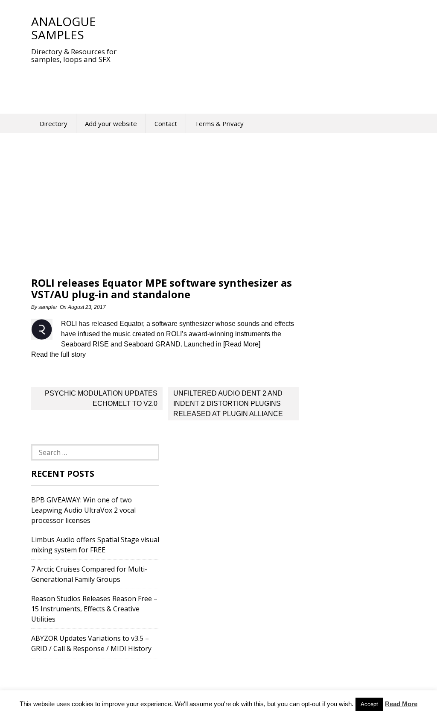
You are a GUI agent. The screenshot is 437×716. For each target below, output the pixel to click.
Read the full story (58, 354)
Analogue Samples (63, 28)
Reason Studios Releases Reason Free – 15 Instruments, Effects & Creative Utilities (94, 609)
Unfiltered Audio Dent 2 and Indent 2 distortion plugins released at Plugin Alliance (228, 403)
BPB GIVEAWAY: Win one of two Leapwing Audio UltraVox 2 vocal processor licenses (83, 510)
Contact (165, 123)
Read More (401, 703)
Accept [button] (369, 704)
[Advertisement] (186, 83)
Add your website (111, 123)
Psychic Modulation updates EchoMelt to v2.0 (101, 398)
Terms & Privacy (219, 123)
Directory (53, 123)
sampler (47, 307)
